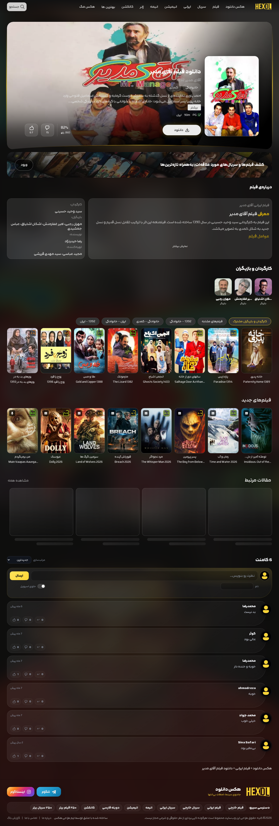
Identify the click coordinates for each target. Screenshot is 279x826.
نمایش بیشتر (180, 246)
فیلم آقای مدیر (243, 214)
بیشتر (194, 107)
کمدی (173, 87)
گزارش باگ (13, 818)
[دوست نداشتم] (47, 127)
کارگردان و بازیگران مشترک (250, 321)
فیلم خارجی (235, 807)
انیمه (154, 6)
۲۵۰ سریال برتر (42, 807)
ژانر (142, 7)
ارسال (19, 576)
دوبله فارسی (110, 807)
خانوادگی (191, 87)
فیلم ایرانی (242, 768)
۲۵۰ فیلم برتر (68, 807)
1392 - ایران (87, 321)
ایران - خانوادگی (116, 321)
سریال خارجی (191, 807)
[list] (139, 292)
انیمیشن (171, 6)
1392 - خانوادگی (180, 321)
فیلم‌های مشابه (212, 321)
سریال (201, 6)
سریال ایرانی (167, 807)
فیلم (216, 6)
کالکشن (127, 6)
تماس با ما (31, 818)
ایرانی (187, 6)
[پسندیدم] (31, 127)
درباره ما (46, 818)
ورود (24, 165)
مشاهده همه (18, 480)
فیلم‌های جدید (256, 400)
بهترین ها (108, 7)
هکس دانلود (235, 6)
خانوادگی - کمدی (147, 321)
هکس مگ (87, 6)
